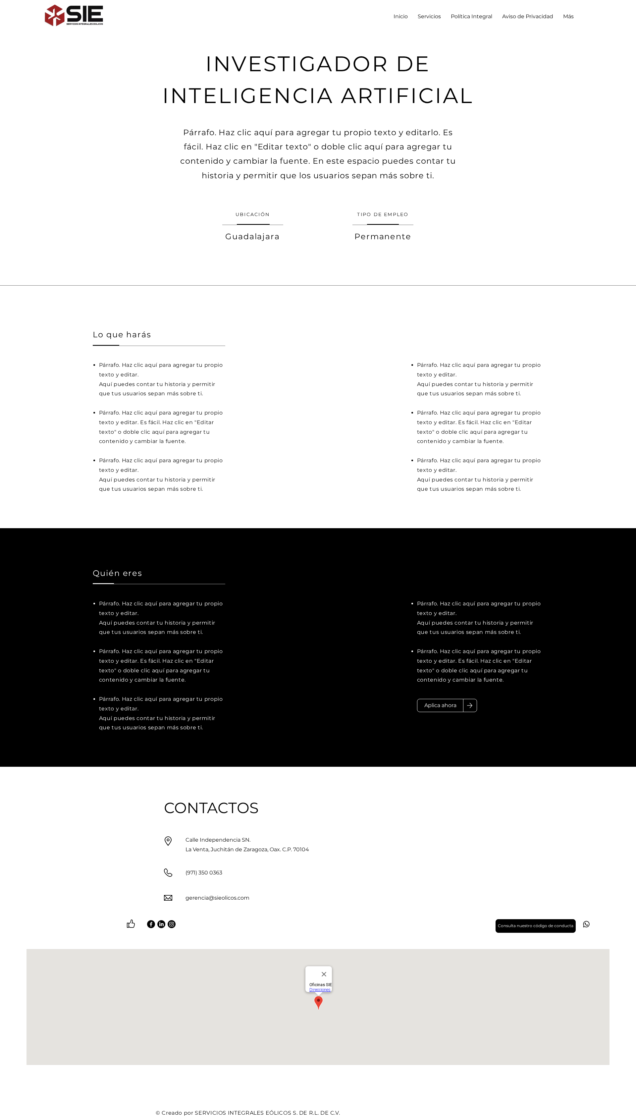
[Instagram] (172, 924)
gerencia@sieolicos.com (217, 898)
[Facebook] (151, 924)
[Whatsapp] (586, 924)
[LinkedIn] (161, 924)
